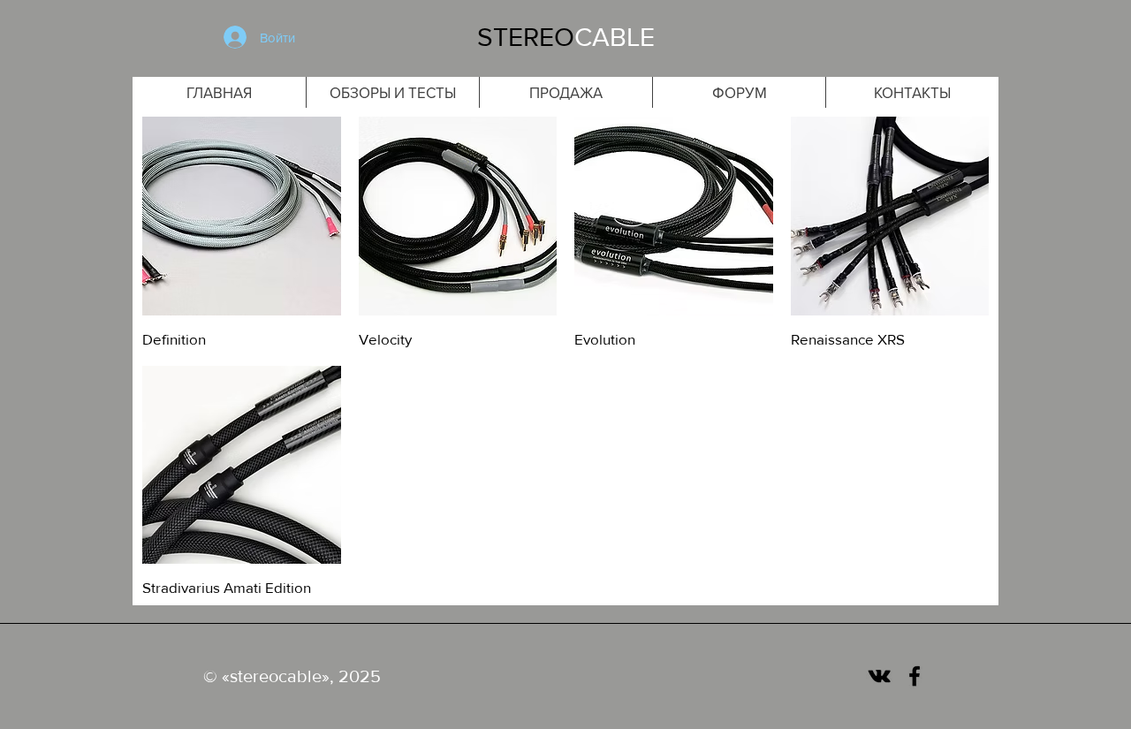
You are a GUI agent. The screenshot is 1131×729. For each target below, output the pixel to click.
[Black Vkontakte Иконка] (879, 676)
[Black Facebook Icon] (914, 676)
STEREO (525, 37)
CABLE (614, 37)
